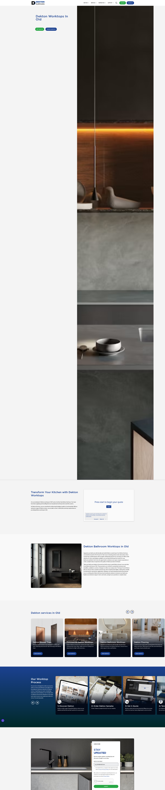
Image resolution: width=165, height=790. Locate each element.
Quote (123, 2)
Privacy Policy (106, 769)
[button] (2, 720)
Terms (100, 769)
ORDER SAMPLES (51, 29)
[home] (38, 3)
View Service (37, 653)
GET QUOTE (39, 29)
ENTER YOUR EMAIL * (98, 761)
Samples (130, 2)
